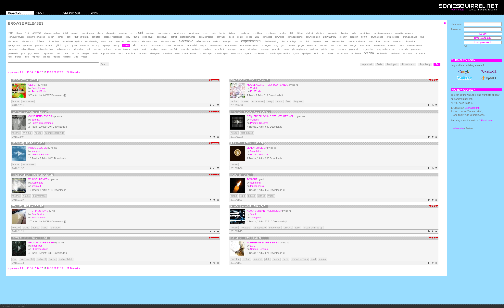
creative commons (36, 37)
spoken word (261, 53)
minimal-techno (63, 49)
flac (301, 41)
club (354, 33)
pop (332, 49)
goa (66, 45)
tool (10, 57)
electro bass (133, 41)
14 (31, 72)
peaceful (276, 49)
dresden (354, 37)
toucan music (257, 186)
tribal (27, 57)
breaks (282, 33)
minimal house (28, 49)
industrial (192, 45)
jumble (292, 45)
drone (364, 36)
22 (58, 72)
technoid (395, 53)
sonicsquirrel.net (458, 128)
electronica (203, 41)
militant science (414, 45)
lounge (353, 45)
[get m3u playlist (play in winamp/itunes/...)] (218, 105)
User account (472, 108)
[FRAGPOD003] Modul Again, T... (250, 80)
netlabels (207, 49)
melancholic (379, 45)
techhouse (356, 53)
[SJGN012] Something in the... (249, 238)
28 (71, 72)
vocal (84, 57)
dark (69, 37)
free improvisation (356, 41)
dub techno (13, 41)
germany (27, 45)
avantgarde (194, 33)
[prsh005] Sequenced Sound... (250, 111)
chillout (309, 33)
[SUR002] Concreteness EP (30, 111)
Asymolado (37, 182)
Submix (36, 119)
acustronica (88, 33)
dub (422, 36)
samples (143, 53)
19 (48, 72)
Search (104, 64)
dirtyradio (221, 37)
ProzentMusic (39, 91)
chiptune (320, 33)
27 (68, 72)
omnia (322, 259)
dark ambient (81, 36)
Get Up (32, 84)
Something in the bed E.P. (263, 242)
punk (58, 53)
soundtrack (236, 53)
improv (144, 45)
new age (232, 49)
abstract (36, 33)
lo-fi (339, 45)
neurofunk (219, 49)
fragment (317, 41)
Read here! (487, 120)
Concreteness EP (40, 116)
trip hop (36, 57)
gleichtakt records (43, 45)
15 (34, 72)
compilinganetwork (404, 33)
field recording (271, 41)
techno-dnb (382, 53)
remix (95, 53)
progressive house (386, 49)
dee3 (127, 37)
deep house (148, 37)
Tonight (252, 179)
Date (379, 64)
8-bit (27, 33)
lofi (345, 45)
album (100, 33)
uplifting (66, 57)
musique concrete (158, 49)
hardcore (84, 45)
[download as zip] (214, 105)
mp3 (135, 49)
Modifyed (392, 64)
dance (60, 37)
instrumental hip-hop (249, 45)
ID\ (436, 64)
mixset (107, 49)
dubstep (41, 41)
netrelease (275, 227)
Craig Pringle (39, 88)
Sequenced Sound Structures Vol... (271, 116)
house (126, 45)
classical (344, 33)
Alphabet (367, 64)
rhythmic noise (108, 53)
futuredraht (411, 41)
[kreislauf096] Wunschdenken (32, 174)
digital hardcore (206, 37)
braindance (244, 33)
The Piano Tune (38, 211)
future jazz (398, 41)
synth (296, 53)
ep (236, 41)
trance (18, 57)
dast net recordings (113, 37)
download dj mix (295, 37)
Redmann (255, 182)
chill (291, 33)
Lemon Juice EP (257, 148)
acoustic (75, 33)
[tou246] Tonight (241, 174)
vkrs (76, 57)
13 (28, 72)
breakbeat (257, 33)
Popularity (425, 64)
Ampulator (255, 151)
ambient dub (65, 259)
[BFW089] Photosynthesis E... (31, 238)
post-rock (354, 49)
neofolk (173, 49)
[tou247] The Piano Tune (28, 206)
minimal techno (45, 49)
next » (76, 72)
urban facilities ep (313, 227)
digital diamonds (187, 37)
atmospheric (164, 33)
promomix (13, 53)
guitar (74, 45)
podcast (314, 49)
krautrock (311, 45)
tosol (297, 227)
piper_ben (37, 245)
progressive (367, 49)
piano (286, 49)
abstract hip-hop (52, 33)
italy (276, 45)
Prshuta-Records (259, 123)
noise (242, 49)
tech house (328, 53)
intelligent (266, 45)
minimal (13, 49)
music (144, 49)
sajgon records (300, 259)
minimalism (79, 49)
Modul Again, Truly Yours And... (267, 84)
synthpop (306, 53)
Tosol (253, 214)
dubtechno (54, 41)
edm (111, 41)
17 (41, 72)
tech (316, 53)
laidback (324, 45)
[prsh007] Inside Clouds (28, 143)
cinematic (332, 33)
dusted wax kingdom (72, 41)
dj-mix (240, 37)
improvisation (157, 45)
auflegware (256, 217)
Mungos (254, 119)
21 (55, 72)
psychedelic (34, 53)
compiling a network (382, 33)
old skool (55, 227)
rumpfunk (130, 53)
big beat (231, 33)
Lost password (482, 42)
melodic (392, 45)
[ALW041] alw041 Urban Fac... (248, 206)
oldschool (252, 49)
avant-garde (179, 33)
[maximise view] (445, 23)
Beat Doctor (38, 214)
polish (324, 49)
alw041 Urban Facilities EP (264, 211)
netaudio (185, 49)
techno (369, 53)
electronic (186, 41)
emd (313, 259)
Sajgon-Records (259, 249)
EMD (252, 245)
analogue (150, 33)
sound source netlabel (185, 53)
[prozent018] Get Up (25, 80)
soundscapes (221, 53)
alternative (111, 33)
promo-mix (416, 49)
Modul (253, 88)
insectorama (215, 45)
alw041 (288, 227)
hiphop (116, 45)
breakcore (271, 33)
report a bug (457, 9)
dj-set (249, 37)
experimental (251, 41)
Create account (482, 38)
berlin (222, 33)
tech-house (342, 53)
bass (205, 33)
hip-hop (106, 45)
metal (401, 45)
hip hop (95, 45)
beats (213, 33)
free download (338, 41)
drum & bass (377, 37)
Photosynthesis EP (41, 242)
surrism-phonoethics (280, 53)
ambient (137, 33)
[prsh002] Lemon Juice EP (247, 143)
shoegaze (154, 53)
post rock (341, 49)
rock (121, 53)
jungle (301, 45)
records (75, 53)
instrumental (230, 45)
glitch (58, 45)
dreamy (343, 37)
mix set (97, 49)
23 (61, 72)
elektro (216, 41)
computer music (16, 37)
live (332, 45)
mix (89, 49)
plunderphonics (299, 49)
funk (371, 41)
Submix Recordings (42, 123)
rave (66, 53)
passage (265, 49)
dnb (257, 36)
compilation (364, 33)
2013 (10, 33)
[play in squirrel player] (19, 90)
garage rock (14, 45)
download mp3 (313, 37)
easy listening (91, 41)
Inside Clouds (37, 148)
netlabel (195, 49)
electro (120, 41)
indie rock (178, 45)
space (248, 53)
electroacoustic (168, 41)
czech (51, 37)
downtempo (329, 36)
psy (23, 53)
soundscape (205, 53)
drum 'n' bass (392, 37)
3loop (19, 33)
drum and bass (410, 37)
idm (135, 45)
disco (231, 37)
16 (38, 72)
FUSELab (255, 91)
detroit (174, 37)
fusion (386, 41)
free (326, 41)
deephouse (162, 37)
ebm (103, 41)
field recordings (289, 41)
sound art (167, 53)
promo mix (403, 49)
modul (279, 101)
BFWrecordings (40, 249)
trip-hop (46, 57)
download (279, 37)
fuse (378, 41)
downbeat (267, 37)
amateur (123, 33)
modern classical (122, 49)
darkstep (96, 37)
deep (136, 36)
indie (169, 45)
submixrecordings (54, 133)
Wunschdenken (38, 179)
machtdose (365, 45)
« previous (13, 72)
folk (307, 41)
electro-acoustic (150, 41)
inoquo (203, 45)
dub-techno (27, 41)
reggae (85, 53)
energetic (227, 41)
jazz (283, 45)
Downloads (408, 64)
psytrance (48, 53)
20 (51, 72)
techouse (407, 53)
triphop (57, 57)
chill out (299, 33)
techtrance (420, 53)
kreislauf (36, 186)
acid (65, 33)
